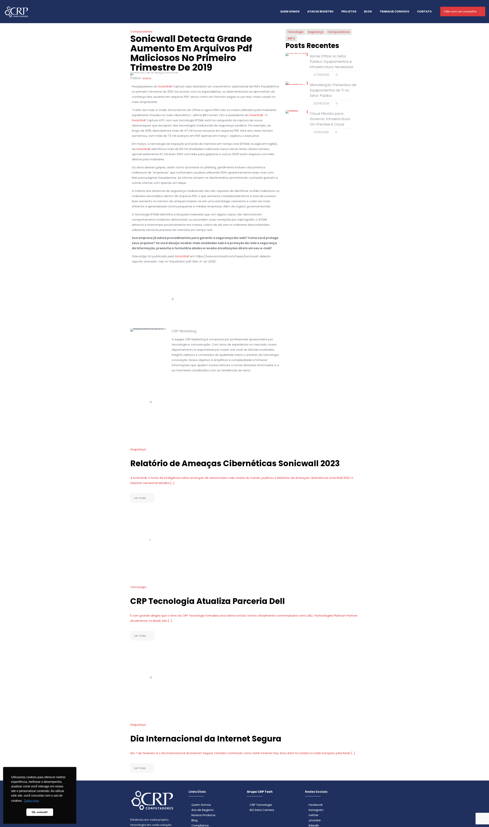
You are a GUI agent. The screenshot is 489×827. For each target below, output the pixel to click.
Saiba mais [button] (31, 800)
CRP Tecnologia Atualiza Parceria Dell (207, 601)
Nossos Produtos (203, 815)
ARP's (291, 38)
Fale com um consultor (460, 11)
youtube (315, 820)
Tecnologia (295, 32)
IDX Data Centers (262, 810)
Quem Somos (201, 805)
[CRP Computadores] (16, 11)
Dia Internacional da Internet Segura (205, 738)
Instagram (316, 810)
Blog (194, 820)
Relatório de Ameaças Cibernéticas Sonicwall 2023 (235, 463)
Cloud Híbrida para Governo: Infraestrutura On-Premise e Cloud (330, 119)
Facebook (316, 805)
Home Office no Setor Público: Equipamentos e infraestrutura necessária (331, 61)
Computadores (141, 31)
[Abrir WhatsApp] (479, 817)
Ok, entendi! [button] (40, 812)
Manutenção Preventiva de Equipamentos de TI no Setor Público (333, 90)
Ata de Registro (202, 810)
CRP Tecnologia (261, 805)
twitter (313, 815)
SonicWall (165, 86)
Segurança (315, 32)
